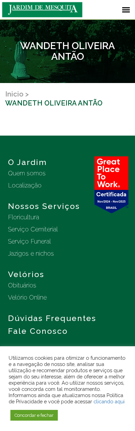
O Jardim (27, 162)
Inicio (14, 94)
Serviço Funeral (29, 241)
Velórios (26, 274)
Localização (25, 185)
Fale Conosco (38, 331)
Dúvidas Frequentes (52, 318)
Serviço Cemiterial (33, 229)
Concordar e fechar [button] (34, 415)
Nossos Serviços (44, 206)
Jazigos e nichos (31, 253)
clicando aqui (109, 401)
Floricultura (23, 217)
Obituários (22, 285)
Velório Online (27, 297)
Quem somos (27, 173)
